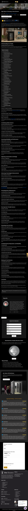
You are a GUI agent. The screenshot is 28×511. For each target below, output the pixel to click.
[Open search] (17, 1)
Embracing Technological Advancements (7, 73)
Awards (17, 494)
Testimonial (17, 492)
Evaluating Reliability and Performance (7, 62)
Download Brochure (6, 379)
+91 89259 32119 (5, 498)
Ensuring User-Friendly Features (6, 84)
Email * (5, 448)
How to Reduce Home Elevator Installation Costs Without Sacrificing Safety (13, 366)
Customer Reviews (18, 491)
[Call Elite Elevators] (15, 1)
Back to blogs (4, 317)
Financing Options (5, 93)
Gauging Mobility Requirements (7, 52)
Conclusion (4, 106)
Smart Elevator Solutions (6, 74)
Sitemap (19, 509)
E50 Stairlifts (4, 485)
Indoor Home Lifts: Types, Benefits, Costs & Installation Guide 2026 (12, 365)
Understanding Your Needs (5, 51)
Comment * (5, 457)
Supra (3, 486)
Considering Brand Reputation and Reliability (7, 95)
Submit (14, 335)
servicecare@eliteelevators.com (7, 499)
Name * (5, 445)
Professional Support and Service (7, 82)
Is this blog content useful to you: (9, 463)
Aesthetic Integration (6, 69)
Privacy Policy (16, 509)
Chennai (22, 509)
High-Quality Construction (6, 63)
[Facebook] (1, 503)
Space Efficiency (5, 71)
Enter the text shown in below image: (9, 451)
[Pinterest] (8, 503)
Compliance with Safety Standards (7, 60)
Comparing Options (6, 104)
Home (2, 13)
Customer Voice (18, 493)
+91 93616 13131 (5, 491)
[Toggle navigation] (25, 1)
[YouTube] (7, 503)
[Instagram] (4, 503)
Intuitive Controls (5, 85)
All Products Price (4, 487)
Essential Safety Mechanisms (7, 58)
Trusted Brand (5, 96)
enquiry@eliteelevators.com (6, 494)
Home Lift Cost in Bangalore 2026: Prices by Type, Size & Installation (12, 363)
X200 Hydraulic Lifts (5, 482)
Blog (4, 13)
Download (14, 358)
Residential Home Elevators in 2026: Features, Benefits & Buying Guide (12, 364)
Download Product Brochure (7, 16)
